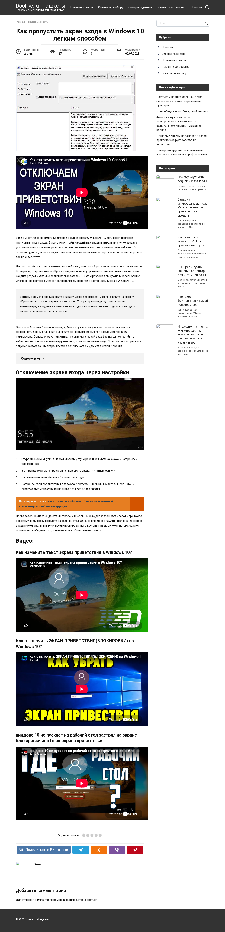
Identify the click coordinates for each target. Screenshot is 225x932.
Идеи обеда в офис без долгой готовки (182, 111)
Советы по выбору (110, 7)
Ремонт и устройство (171, 7)
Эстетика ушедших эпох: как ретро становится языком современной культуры (179, 101)
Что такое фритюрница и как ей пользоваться (193, 301)
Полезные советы (81, 7)
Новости (196, 7)
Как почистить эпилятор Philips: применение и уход (191, 241)
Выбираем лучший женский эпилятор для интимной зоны (192, 271)
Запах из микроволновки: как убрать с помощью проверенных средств (192, 207)
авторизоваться (86, 899)
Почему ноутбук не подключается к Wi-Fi (193, 179)
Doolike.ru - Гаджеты (40, 6)
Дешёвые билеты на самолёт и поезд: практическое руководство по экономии (181, 140)
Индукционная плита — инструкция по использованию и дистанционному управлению (193, 334)
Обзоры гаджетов (140, 7)
